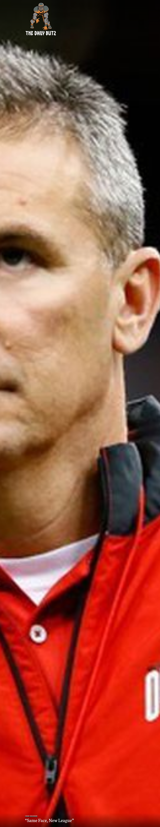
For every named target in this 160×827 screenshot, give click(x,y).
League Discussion (31, 816)
